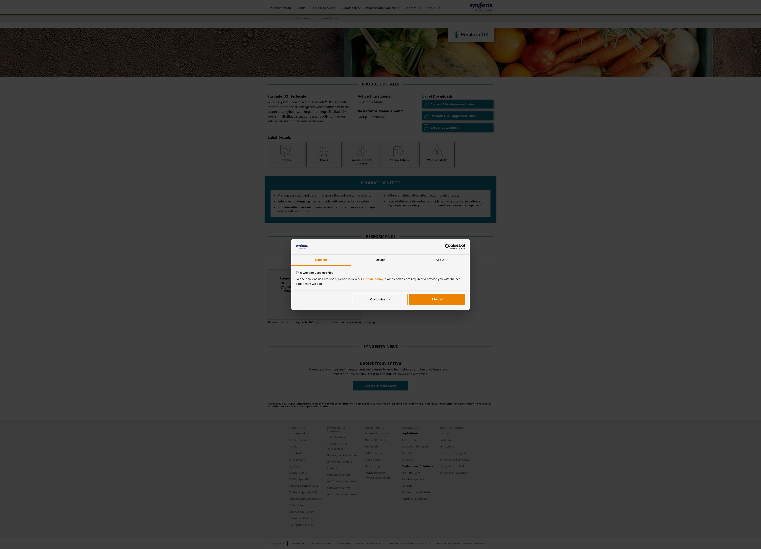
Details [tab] (380, 259)
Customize (377, 299)
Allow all (437, 299)
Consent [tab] (321, 259)
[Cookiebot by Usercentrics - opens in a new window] (448, 247)
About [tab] (440, 259)
